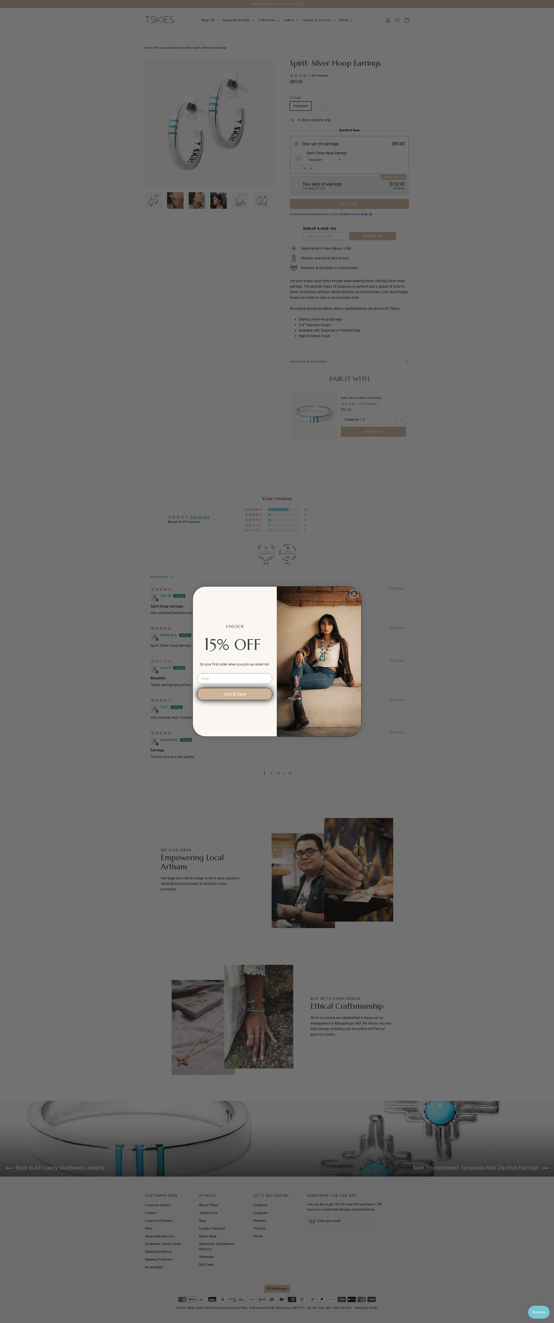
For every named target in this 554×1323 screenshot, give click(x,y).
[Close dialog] (354, 593)
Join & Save (235, 694)
